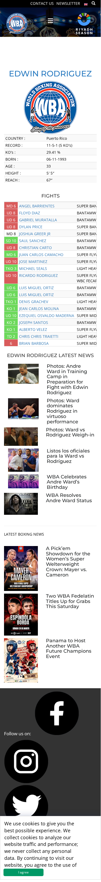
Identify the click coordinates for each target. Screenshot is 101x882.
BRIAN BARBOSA (34, 343)
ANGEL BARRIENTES (37, 205)
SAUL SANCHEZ (32, 240)
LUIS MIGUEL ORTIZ (36, 287)
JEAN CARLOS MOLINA (39, 308)
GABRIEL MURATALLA (38, 219)
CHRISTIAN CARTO (35, 247)
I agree (23, 872)
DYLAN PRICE (30, 226)
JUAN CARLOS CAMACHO (41, 254)
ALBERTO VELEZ (33, 329)
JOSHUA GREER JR (34, 233)
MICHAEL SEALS (33, 268)
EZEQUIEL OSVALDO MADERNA (46, 315)
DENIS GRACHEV (33, 301)
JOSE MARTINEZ (33, 261)
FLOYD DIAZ (29, 212)
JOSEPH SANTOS (33, 322)
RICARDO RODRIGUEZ (38, 275)
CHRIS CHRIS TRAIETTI (38, 336)
